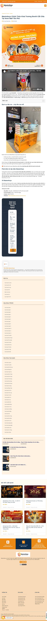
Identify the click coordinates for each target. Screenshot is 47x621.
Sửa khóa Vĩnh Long (8, 392)
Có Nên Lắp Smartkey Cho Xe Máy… (12, 442)
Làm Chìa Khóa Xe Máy (39, 596)
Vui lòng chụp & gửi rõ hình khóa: (12, 237)
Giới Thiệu (4, 596)
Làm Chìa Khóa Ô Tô (39, 598)
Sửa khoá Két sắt (8, 285)
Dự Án (3, 604)
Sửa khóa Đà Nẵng (8, 411)
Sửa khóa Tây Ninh (8, 364)
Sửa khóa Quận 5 (8, 316)
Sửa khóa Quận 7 (8, 321)
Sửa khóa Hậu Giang (8, 381)
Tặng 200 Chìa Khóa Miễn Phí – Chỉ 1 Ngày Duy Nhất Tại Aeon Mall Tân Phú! (35, 527)
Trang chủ (4, 13)
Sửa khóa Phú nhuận (8, 340)
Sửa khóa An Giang (8, 385)
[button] (45, 6)
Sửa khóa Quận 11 (8, 330)
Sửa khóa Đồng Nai (8, 369)
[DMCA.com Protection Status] (23, 564)
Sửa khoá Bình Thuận (8, 374)
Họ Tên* (11, 212)
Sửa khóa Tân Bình (8, 335)
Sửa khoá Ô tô (7, 289)
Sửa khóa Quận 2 (8, 309)
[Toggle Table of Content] (42, 101)
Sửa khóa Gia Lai (8, 399)
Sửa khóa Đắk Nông (8, 404)
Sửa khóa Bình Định (8, 418)
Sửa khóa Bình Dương (9, 367)
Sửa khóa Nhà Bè (8, 351)
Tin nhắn (12, 243)
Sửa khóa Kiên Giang (8, 383)
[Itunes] (25, 562)
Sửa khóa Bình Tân (8, 344)
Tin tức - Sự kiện (9, 13)
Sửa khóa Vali (7, 294)
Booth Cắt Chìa (5, 605)
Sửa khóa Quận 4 (8, 314)
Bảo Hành (4, 601)
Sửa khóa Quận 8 (8, 323)
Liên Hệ (3, 598)
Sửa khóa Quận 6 (8, 319)
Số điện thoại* (11, 218)
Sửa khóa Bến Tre (8, 397)
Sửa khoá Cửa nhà (8, 282)
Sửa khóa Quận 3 (8, 312)
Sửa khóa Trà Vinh (8, 395)
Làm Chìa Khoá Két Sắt (39, 599)
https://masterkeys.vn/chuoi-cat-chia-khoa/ (17, 195)
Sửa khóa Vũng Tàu (8, 371)
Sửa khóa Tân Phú (8, 342)
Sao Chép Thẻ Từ (8, 296)
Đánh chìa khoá (7, 292)
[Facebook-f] (21, 562)
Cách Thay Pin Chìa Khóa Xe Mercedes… (20, 456)
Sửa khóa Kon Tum (8, 406)
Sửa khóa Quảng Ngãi (8, 425)
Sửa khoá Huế (7, 413)
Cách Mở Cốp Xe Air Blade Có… (18, 464)
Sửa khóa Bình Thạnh (8, 337)
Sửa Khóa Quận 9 (8, 326)
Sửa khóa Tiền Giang (8, 378)
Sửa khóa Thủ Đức (8, 347)
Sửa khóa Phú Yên (8, 420)
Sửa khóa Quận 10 (8, 328)
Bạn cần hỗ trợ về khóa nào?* (12, 224)
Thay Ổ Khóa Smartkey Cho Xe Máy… (30, 442)
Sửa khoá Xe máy (8, 287)
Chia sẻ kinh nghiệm (4, 608)
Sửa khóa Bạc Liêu (8, 427)
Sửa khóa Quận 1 (8, 307)
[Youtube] (23, 562)
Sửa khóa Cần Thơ (8, 390)
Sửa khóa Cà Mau (8, 432)
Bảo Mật (3, 599)
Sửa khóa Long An (8, 362)
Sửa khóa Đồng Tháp (8, 388)
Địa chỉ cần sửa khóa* (12, 231)
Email (14, 217)
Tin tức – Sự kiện (5, 609)
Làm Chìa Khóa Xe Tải (39, 601)
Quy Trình (4, 602)
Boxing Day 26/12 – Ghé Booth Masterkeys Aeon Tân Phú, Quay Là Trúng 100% (11, 527)
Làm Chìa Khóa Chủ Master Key (39, 603)
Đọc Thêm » (5, 504)
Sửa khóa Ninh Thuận (8, 376)
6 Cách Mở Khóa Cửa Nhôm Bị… (18, 447)
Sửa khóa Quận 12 (8, 333)
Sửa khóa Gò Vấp (8, 349)
